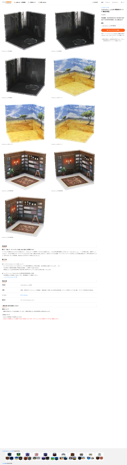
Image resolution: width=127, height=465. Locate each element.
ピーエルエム (24, 295)
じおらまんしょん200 (105, 7)
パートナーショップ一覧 (11, 277)
